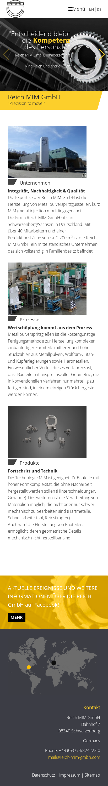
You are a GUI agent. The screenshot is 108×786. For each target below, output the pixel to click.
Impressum (69, 775)
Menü (79, 9)
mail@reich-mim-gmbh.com (74, 757)
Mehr (16, 617)
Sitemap (92, 775)
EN (91, 9)
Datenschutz (43, 775)
